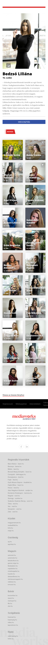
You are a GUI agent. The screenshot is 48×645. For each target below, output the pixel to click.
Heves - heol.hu (13, 488)
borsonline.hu (12, 595)
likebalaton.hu (13, 566)
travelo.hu (11, 574)
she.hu (10, 606)
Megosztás (24, 122)
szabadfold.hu (13, 525)
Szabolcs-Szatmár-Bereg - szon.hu (20, 501)
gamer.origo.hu (13, 563)
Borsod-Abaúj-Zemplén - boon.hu (19, 472)
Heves (10, 132)
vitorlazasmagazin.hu (15, 579)
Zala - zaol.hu (13, 512)
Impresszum (8, 404)
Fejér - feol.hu (13, 480)
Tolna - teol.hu (13, 504)
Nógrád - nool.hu (14, 496)
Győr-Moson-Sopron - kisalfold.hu (20, 482)
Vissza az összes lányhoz (13, 395)
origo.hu (11, 530)
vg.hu (10, 541)
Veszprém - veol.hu (14, 509)
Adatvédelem (35, 404)
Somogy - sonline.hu (15, 498)
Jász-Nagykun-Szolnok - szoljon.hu (20, 490)
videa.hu (11, 622)
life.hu (10, 603)
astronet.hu (12, 555)
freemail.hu (12, 617)
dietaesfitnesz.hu (14, 576)
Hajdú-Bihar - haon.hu (15, 485)
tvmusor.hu (12, 584)
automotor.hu (12, 558)
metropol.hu (12, 601)
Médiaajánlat (21, 404)
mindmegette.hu (13, 571)
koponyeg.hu (12, 620)
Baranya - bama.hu (14, 466)
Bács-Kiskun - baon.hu (16, 464)
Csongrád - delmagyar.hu (17, 474)
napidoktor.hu (12, 568)
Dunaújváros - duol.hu (15, 477)
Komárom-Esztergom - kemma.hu (20, 493)
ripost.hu (11, 598)
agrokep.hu (12, 544)
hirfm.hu (11, 639)
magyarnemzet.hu (14, 522)
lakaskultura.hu (13, 560)
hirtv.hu (10, 528)
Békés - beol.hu (13, 469)
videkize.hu (12, 582)
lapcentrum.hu (13, 625)
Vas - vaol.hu (12, 506)
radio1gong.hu (13, 636)
